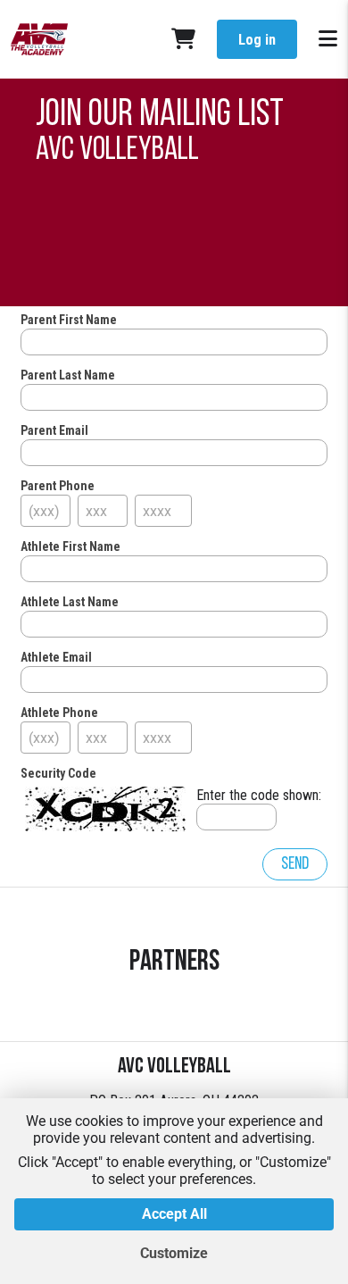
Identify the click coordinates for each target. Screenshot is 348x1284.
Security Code (58, 773)
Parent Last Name (68, 375)
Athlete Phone (59, 712)
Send (295, 864)
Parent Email (54, 430)
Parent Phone (58, 486)
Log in (257, 39)
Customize (174, 1253)
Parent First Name (69, 320)
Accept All (174, 1213)
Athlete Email (56, 657)
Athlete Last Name (70, 602)
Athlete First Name (70, 546)
